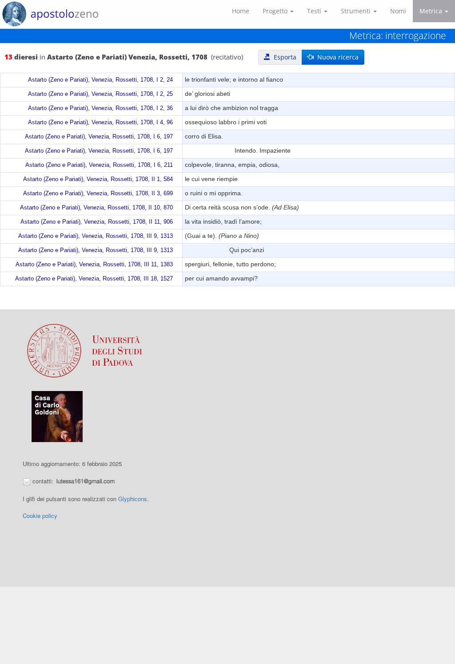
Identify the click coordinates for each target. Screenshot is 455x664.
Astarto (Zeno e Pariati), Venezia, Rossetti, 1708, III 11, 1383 (94, 264)
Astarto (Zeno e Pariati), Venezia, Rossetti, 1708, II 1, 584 (98, 179)
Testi (315, 11)
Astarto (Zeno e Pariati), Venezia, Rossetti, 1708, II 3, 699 (98, 193)
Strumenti (356, 11)
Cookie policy (40, 515)
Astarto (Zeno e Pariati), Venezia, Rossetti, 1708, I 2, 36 (100, 108)
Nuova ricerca (336, 57)
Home (240, 11)
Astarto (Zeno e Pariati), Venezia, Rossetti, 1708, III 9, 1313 (95, 236)
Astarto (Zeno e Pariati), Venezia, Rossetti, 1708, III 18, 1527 (94, 279)
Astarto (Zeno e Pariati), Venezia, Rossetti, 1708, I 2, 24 (100, 80)
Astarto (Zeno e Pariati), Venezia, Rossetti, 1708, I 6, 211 (99, 165)
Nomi (398, 11)
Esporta (283, 57)
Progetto (276, 11)
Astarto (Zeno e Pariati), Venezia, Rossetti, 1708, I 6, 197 (99, 137)
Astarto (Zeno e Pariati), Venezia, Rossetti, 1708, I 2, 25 (100, 94)
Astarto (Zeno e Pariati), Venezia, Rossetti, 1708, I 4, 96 (100, 122)
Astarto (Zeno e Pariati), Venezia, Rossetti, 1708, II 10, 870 (96, 208)
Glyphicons (132, 498)
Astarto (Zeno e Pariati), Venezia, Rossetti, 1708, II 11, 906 (96, 222)
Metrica (431, 11)
